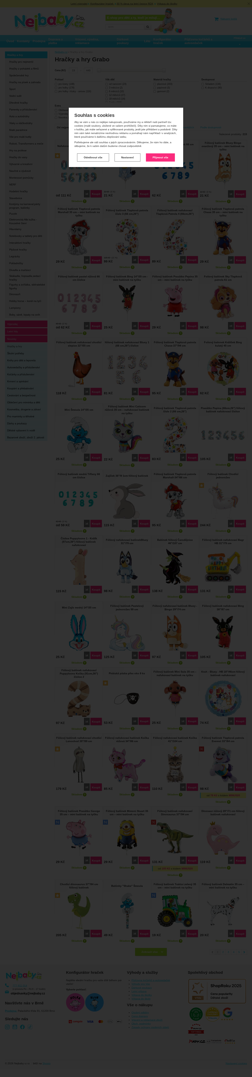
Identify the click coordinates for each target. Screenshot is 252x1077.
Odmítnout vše (93, 157)
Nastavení (127, 157)
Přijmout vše (160, 157)
